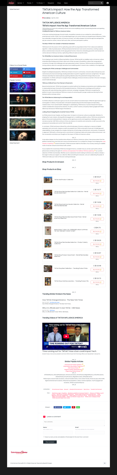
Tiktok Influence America (94, 395)
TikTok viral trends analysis (59, 396)
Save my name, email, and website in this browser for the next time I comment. (67, 437)
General (66, 389)
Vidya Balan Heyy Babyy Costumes (73, 366)
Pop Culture (87, 389)
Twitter (28, 69)
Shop (59, 3)
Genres (19, 3)
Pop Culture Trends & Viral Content (65, 394)
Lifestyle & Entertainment (75, 389)
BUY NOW (96, 180)
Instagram (28, 76)
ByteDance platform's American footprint (78, 393)
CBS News (52, 310)
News (66, 3)
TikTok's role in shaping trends (92, 396)
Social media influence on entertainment (85, 394)
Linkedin (15, 72)
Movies (29, 3)
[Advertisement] (22, 37)
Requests (51, 3)
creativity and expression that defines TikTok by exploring (78, 150)
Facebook (15, 69)
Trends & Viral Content (96, 389)
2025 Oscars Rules (73, 368)
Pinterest (15, 76)
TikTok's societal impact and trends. (61, 398)
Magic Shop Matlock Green (73, 371)
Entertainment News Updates (73, 364)
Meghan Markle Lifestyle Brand (73, 369)
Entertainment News (57, 389)
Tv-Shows (39, 3)
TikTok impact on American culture (78, 395)
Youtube (28, 72)
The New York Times (54, 302)
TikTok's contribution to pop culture (75, 396)
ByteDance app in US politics (59, 393)
